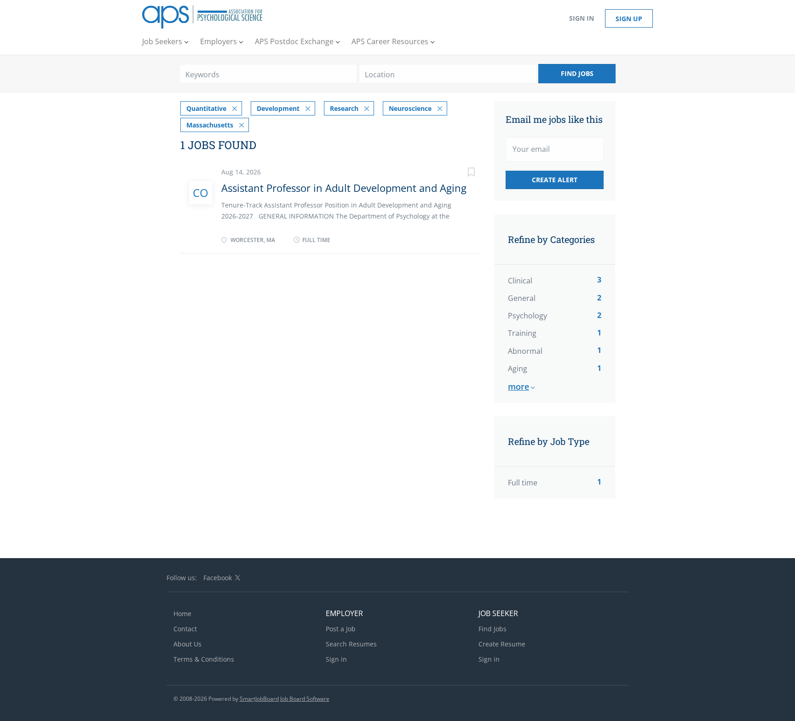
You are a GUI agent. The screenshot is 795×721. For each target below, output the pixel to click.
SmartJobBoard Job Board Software (284, 699)
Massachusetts (209, 125)
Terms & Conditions (203, 659)
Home (182, 613)
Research (344, 108)
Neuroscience (410, 108)
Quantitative (206, 108)
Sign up (629, 18)
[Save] (462, 173)
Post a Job (341, 628)
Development (278, 108)
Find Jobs (577, 73)
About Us (187, 644)
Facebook (217, 577)
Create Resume (501, 644)
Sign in (581, 18)
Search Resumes (351, 644)
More (518, 386)
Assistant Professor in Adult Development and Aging (344, 188)
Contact (185, 628)
